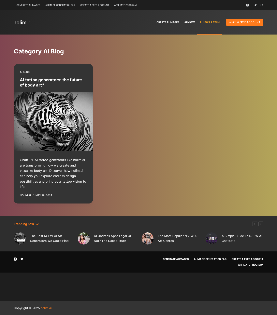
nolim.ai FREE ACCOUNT (244, 22)
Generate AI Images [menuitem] (28, 5)
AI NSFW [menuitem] (189, 22)
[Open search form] (262, 5)
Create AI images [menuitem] (168, 22)
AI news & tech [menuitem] (210, 22)
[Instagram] (247, 5)
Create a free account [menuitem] (94, 5)
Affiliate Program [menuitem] (125, 5)
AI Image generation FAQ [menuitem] (60, 5)
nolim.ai (46, 308)
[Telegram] (255, 5)
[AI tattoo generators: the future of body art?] (53, 121)
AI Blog (25, 72)
